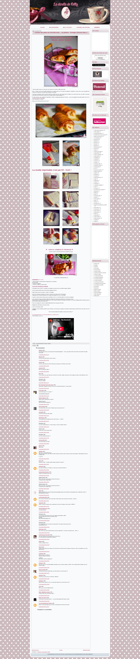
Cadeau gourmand (97, 151)
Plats (95, 200)
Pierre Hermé (96, 198)
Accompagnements (40, 343)
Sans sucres (96, 210)
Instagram (96, 183)
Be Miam (96, 265)
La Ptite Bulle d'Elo (43, 497)
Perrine (40, 541)
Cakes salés (96, 156)
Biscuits (95, 143)
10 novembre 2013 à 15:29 (44, 544)
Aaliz (40, 460)
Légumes (96, 188)
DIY (95, 168)
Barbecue (96, 140)
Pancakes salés (97, 195)
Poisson (95, 201)
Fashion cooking (97, 271)
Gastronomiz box (97, 177)
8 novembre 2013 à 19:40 (44, 469)
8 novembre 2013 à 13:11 (44, 415)
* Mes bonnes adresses (99, 130)
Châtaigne (41, 580)
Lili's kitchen (96, 286)
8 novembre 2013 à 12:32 (44, 404)
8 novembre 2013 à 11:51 (44, 388)
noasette (41, 368)
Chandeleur (96, 157)
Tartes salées (96, 216)
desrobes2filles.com (43, 508)
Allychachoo (41, 417)
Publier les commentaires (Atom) (43, 651)
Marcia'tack (96, 287)
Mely (40, 373)
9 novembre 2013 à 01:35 (44, 495)
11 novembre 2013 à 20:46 (44, 589)
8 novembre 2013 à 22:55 (44, 482)
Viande (95, 221)
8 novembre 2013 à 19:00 (44, 458)
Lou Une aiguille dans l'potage (45, 603)
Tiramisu (96, 219)
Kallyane (40, 451)
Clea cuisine (96, 268)
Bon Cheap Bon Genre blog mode (46, 384)
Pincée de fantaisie (98, 292)
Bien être (96, 142)
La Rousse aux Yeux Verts (44, 534)
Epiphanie (96, 174)
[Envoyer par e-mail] (33, 345)
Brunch (45, 343)
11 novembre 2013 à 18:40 (44, 584)
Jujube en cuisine (97, 274)
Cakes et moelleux (97, 154)
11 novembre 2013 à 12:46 (44, 567)
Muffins (95, 192)
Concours (96, 160)
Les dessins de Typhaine (99, 189)
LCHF (95, 186)
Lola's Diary (41, 390)
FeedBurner (102, 59)
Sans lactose (96, 208)
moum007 (41, 412)
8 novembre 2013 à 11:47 (44, 382)
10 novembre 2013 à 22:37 (44, 551)
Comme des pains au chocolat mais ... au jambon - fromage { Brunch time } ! (61, 32)
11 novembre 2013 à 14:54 (44, 578)
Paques (95, 197)
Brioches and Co (97, 146)
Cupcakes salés (97, 163)
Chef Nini (96, 266)
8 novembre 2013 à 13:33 (44, 426)
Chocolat (96, 159)
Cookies (95, 162)
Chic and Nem (42, 406)
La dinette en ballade (98, 184)
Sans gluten (96, 207)
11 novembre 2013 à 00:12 (44, 560)
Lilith (40, 586)
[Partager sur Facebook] (37, 345)
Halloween (96, 180)
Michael (40, 356)
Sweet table (96, 214)
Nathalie (40, 350)
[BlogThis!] (34, 345)
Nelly (40, 490)
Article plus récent (35, 650)
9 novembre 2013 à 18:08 (44, 512)
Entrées (49, 343)
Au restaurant (96, 137)
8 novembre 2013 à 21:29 (44, 475)
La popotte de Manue (98, 278)
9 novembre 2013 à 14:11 (44, 500)
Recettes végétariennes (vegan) (100, 204)
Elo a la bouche (97, 269)
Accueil (60, 650)
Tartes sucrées (97, 218)
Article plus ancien (86, 650)
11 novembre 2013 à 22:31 (44, 595)
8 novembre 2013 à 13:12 (44, 421)
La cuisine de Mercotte (98, 277)
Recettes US (96, 203)
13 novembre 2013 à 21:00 (44, 601)
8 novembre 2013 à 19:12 (44, 464)
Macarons (96, 191)
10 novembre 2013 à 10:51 (44, 539)
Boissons (96, 145)
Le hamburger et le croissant (99, 283)
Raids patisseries (97, 293)
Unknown (41, 466)
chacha (40, 362)
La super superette (98, 280)
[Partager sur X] (36, 345)
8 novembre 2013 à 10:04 (44, 377)
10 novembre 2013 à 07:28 (44, 527)
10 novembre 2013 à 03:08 (44, 520)
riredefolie (41, 502)
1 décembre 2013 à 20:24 (44, 606)
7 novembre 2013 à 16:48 (44, 365)
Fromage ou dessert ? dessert (100, 272)
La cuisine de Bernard (98, 275)
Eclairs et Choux (97, 171)
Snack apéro (96, 211)
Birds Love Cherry (43, 597)
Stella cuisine (96, 295)
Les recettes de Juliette (98, 284)
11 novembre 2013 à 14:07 (44, 573)
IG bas (95, 181)
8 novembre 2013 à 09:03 (44, 371)
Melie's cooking (97, 290)
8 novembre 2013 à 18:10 (44, 449)
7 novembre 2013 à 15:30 (44, 360)
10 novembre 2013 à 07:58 (44, 532)
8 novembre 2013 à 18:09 (44, 443)
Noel (95, 194)
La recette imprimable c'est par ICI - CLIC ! (51, 170)
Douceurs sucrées (98, 169)
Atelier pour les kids (98, 136)
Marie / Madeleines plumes (44, 592)
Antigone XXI (96, 263)
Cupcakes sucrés (97, 165)
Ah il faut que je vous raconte (99, 134)
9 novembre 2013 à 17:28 (44, 506)
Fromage (96, 175)
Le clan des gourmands (98, 281)
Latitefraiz (41, 553)
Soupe (95, 213)
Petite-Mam (41, 529)
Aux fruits (96, 139)
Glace (95, 178)
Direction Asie (96, 166)
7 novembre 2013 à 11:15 (44, 354)
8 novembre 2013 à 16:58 (44, 432)
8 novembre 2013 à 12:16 (44, 395)
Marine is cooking (97, 289)
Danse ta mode (42, 569)
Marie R (40, 445)
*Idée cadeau (96, 131)
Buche (95, 149)
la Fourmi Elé (41, 440)
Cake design (96, 152)
